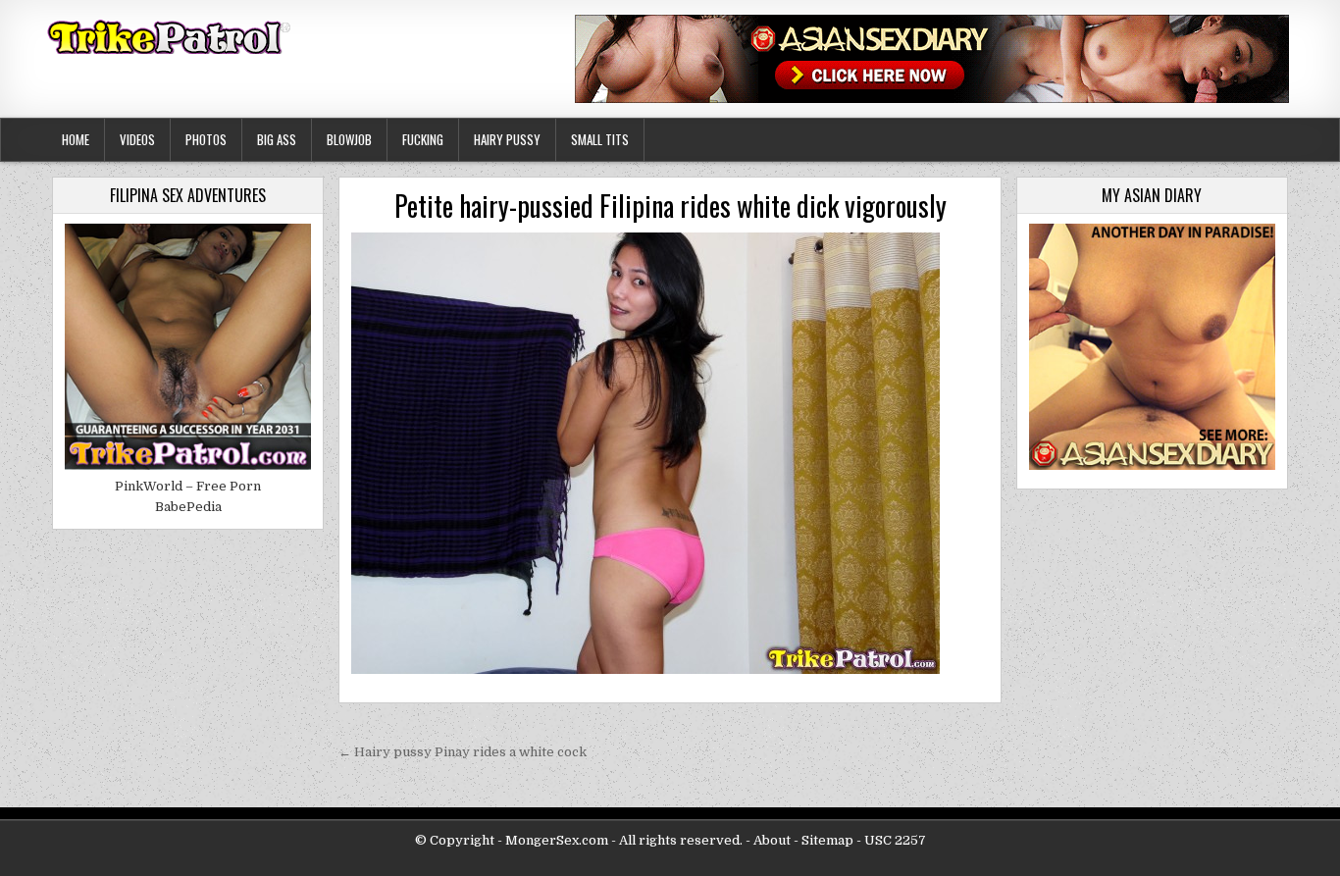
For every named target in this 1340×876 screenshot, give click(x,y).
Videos (137, 139)
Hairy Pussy (507, 139)
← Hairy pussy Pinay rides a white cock (462, 752)
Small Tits (600, 139)
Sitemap (827, 840)
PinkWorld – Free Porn (188, 486)
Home (75, 139)
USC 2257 (895, 840)
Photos (206, 139)
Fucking (422, 139)
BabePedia (188, 506)
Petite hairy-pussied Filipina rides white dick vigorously (670, 205)
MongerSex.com (556, 840)
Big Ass (276, 139)
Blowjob (349, 139)
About (772, 840)
